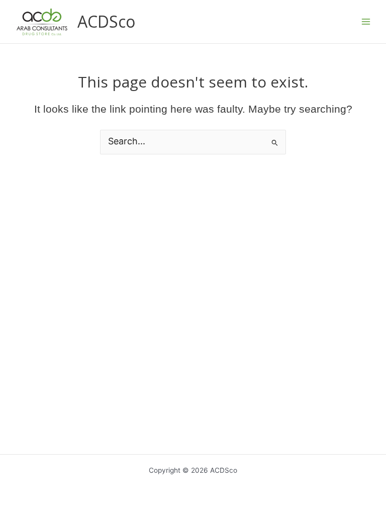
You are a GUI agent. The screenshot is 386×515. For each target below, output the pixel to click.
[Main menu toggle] (366, 22)
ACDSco (106, 21)
